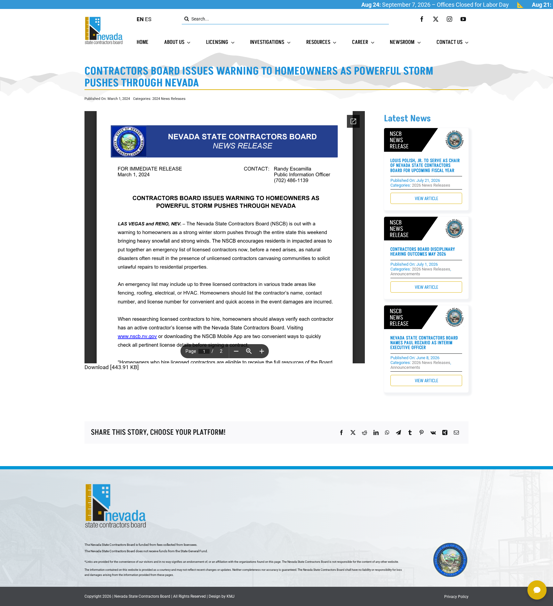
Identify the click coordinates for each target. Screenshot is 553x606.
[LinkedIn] (376, 432)
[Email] (456, 432)
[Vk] (433, 432)
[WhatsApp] (387, 432)
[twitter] (435, 19)
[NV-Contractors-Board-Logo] (104, 18)
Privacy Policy (456, 596)
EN (140, 19)
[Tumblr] (410, 432)
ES (148, 19)
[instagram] (449, 19)
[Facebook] (341, 432)
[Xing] (445, 432)
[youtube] (463, 19)
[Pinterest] (421, 432)
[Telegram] (398, 432)
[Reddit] (364, 432)
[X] (353, 432)
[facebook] (422, 19)
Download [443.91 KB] (111, 367)
